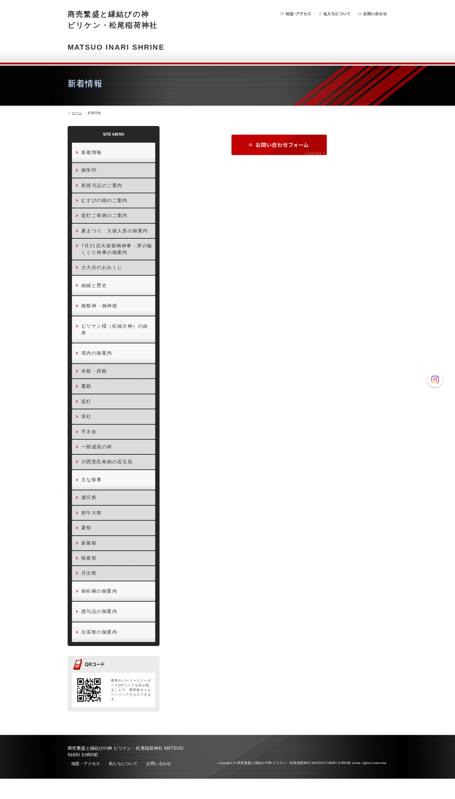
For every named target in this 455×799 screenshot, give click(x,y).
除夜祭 (89, 558)
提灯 (86, 401)
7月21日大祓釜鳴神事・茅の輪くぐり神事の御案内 (116, 249)
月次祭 (89, 573)
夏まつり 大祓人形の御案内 (114, 230)
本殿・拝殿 (94, 371)
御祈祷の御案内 (99, 591)
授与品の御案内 (99, 611)
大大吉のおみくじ (101, 267)
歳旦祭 (89, 497)
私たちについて (334, 13)
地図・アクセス (296, 13)
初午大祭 (91, 512)
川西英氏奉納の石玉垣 (107, 461)
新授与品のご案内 (101, 185)
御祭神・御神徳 (99, 305)
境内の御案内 (96, 353)
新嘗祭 (89, 543)
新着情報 (91, 152)
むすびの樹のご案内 (104, 200)
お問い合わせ (372, 13)
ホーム (77, 113)
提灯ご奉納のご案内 (104, 215)
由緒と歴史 (94, 285)
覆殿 (86, 386)
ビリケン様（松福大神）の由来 (114, 329)
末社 (86, 416)
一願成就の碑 (96, 446)
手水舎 (89, 431)
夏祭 (86, 527)
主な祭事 (91, 479)
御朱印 (89, 170)
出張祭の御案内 (99, 632)
